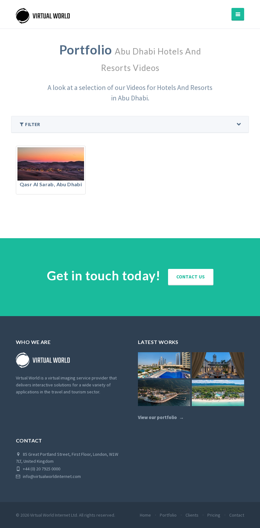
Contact (236, 515)
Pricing (213, 515)
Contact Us (190, 277)
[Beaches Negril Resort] (218, 393)
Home (145, 515)
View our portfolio (157, 417)
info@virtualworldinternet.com (52, 476)
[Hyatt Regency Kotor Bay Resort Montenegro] (164, 393)
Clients (191, 515)
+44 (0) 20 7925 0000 (41, 469)
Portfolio (168, 515)
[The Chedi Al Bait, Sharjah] (218, 365)
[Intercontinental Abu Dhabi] (164, 365)
